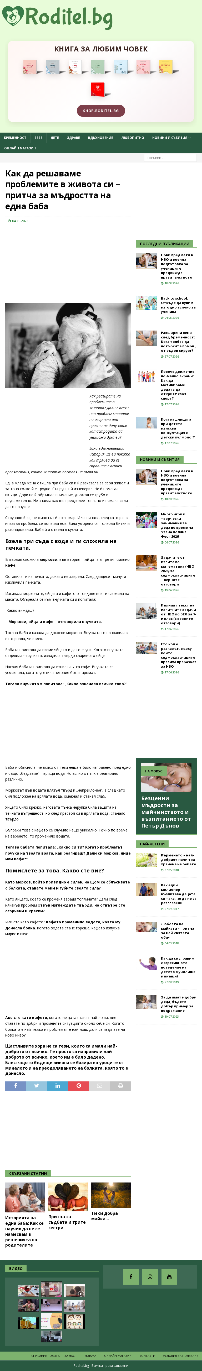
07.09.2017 (172, 909)
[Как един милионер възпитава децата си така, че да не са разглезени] (146, 889)
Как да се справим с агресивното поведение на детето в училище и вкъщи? (178, 967)
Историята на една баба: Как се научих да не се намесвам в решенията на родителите (24, 1231)
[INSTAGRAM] (150, 1277)
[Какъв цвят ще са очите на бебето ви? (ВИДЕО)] (74, 1321)
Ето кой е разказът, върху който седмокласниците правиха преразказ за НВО (178, 655)
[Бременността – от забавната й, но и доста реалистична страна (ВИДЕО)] (51, 1336)
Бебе (38, 137)
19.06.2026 (172, 590)
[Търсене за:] (170, 157)
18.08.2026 (172, 283)
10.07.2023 (172, 1016)
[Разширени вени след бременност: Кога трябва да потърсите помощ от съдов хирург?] (146, 338)
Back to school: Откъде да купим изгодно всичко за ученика (178, 305)
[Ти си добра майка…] (111, 1195)
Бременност (15, 137)
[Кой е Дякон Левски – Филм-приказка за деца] (28, 1323)
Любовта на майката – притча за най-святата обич (177, 931)
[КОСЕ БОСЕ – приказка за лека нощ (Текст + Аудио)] (51, 1321)
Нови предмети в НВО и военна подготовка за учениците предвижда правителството (177, 266)
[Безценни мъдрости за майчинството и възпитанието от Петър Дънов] (166, 777)
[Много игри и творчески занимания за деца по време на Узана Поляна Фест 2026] (146, 520)
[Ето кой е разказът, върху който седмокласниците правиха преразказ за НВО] (146, 648)
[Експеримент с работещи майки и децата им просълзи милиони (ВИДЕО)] (74, 1290)
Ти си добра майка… (104, 1216)
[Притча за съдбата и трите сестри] (68, 1196)
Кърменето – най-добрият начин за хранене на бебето (178, 859)
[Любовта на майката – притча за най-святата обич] (146, 927)
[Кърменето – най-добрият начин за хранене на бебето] (146, 860)
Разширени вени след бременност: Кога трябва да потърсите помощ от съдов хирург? (178, 341)
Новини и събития (169, 137)
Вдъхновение (100, 137)
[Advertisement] (44, 263)
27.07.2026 (172, 356)
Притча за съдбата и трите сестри (67, 1222)
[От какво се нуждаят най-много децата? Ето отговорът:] (51, 1305)
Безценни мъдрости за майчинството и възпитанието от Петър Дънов (166, 812)
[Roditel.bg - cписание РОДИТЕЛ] (66, 27)
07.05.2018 (172, 870)
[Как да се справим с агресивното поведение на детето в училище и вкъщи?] (146, 963)
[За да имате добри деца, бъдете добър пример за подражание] (146, 1002)
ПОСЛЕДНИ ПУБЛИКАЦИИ (164, 243)
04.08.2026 (172, 318)
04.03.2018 (172, 943)
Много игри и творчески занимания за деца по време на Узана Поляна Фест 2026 (177, 525)
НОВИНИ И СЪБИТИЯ (160, 459)
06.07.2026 (172, 542)
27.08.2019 (172, 982)
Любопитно (132, 137)
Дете (54, 137)
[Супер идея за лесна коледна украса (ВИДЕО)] (28, 1291)
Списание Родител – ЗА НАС (53, 1356)
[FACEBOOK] (131, 1277)
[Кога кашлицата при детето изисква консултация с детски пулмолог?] (146, 422)
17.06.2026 (172, 629)
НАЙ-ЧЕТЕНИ (152, 843)
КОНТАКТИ (147, 1356)
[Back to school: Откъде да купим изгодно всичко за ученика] (146, 303)
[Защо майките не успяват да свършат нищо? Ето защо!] (51, 1289)
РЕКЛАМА (89, 1356)
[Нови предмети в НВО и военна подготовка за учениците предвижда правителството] (146, 261)
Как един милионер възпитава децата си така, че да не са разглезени (178, 894)
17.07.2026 (172, 404)
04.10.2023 (20, 220)
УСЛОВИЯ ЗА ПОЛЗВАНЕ (180, 1356)
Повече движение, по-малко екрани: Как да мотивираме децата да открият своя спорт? (178, 384)
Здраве (73, 137)
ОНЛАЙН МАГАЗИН (20, 148)
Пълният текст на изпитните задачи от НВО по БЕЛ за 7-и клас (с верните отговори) (178, 614)
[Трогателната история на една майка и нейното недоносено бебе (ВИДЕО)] (28, 1305)
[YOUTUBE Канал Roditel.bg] (169, 1277)
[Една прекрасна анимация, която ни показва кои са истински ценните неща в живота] (74, 1306)
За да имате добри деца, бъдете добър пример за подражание (178, 1004)
